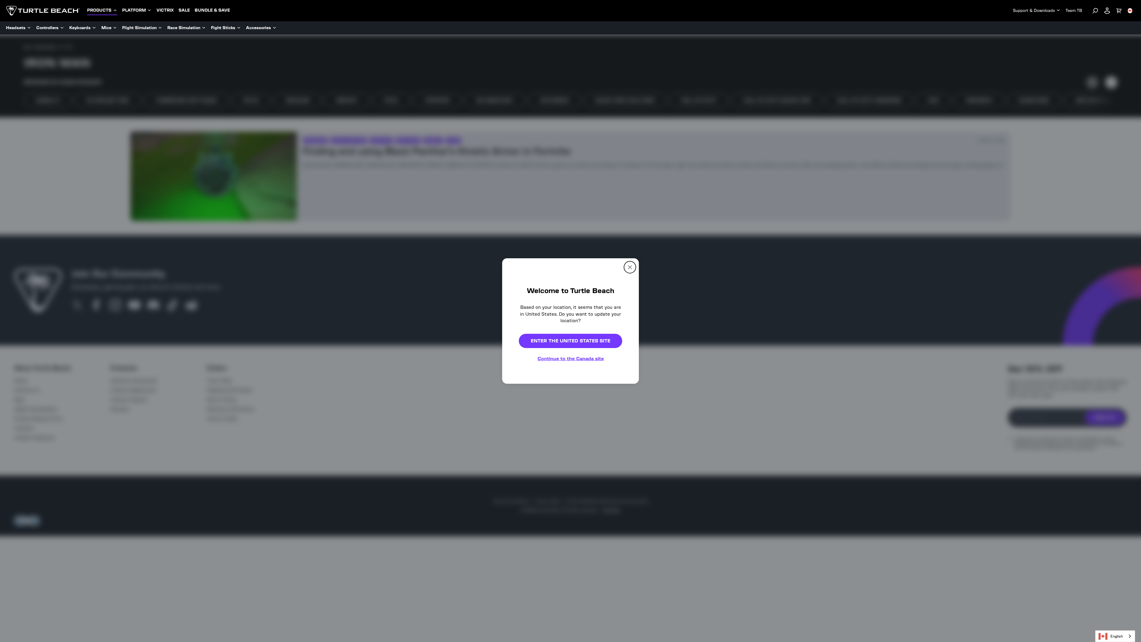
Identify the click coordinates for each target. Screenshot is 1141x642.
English (1116, 636)
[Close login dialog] (625, 459)
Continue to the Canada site (571, 358)
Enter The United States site (570, 341)
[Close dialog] (630, 267)
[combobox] (1115, 636)
